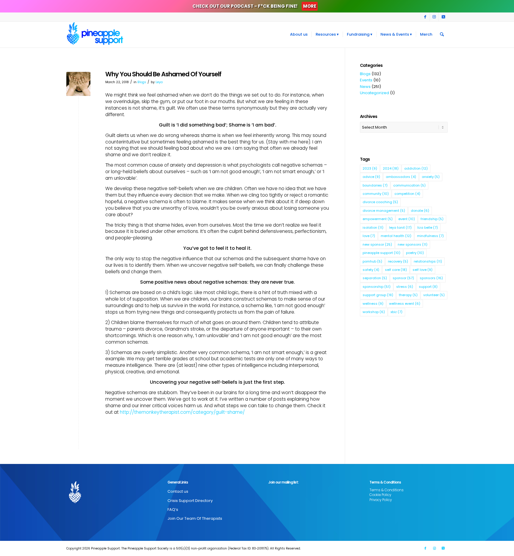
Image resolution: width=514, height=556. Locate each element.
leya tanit (400, 227)
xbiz (396, 311)
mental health (396, 235)
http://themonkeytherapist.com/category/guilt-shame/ (182, 412)
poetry (415, 252)
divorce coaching (380, 202)
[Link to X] (443, 16)
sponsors (431, 278)
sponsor (403, 278)
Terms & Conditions (386, 490)
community (376, 193)
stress (404, 286)
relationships (428, 261)
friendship (432, 219)
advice (371, 176)
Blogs (141, 82)
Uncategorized (374, 93)
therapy (408, 295)
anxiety (431, 176)
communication (409, 185)
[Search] (442, 34)
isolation (373, 227)
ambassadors (401, 176)
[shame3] (78, 84)
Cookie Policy (380, 494)
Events (366, 80)
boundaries (375, 185)
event (406, 219)
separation (375, 278)
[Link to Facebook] (425, 16)
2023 (370, 168)
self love (422, 269)
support (428, 286)
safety (371, 269)
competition (407, 193)
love (369, 235)
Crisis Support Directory (190, 500)
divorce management (384, 210)
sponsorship (377, 286)
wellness (373, 303)
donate (420, 210)
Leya (159, 82)
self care (396, 269)
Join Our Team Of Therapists (194, 518)
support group (378, 295)
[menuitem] (298, 34)
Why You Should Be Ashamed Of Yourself (163, 74)
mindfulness (430, 235)
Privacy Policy (380, 499)
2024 (391, 168)
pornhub (372, 261)
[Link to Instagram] (434, 16)
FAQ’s (172, 509)
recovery (398, 261)
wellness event (404, 303)
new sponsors (412, 244)
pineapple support (381, 252)
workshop (374, 311)
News (365, 86)
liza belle (427, 227)
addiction (416, 168)
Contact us (177, 491)
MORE (309, 6)
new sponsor (377, 244)
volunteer (434, 295)
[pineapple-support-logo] (94, 34)
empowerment (378, 219)
